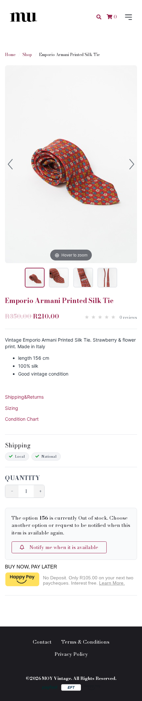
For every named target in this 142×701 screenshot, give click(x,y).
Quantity (22, 477)
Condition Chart (22, 419)
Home (10, 54)
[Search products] (98, 17)
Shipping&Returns (24, 397)
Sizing (11, 408)
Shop (27, 54)
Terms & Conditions (85, 642)
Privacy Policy (71, 654)
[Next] (131, 164)
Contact (42, 642)
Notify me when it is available (61, 547)
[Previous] (10, 164)
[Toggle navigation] (127, 17)
